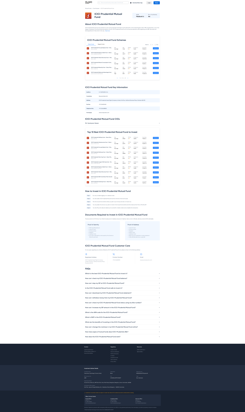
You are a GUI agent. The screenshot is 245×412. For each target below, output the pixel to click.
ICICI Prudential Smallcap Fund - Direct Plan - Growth (103, 181)
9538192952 (139, 401)
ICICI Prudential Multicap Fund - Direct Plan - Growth (103, 152)
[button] (91, 44)
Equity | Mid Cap (94, 138)
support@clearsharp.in (88, 349)
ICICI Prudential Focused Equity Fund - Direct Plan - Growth (105, 47)
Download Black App (137, 2)
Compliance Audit (114, 357)
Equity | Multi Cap (94, 153)
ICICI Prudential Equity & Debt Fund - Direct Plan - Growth (104, 52)
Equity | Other (93, 63)
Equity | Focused (94, 49)
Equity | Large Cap (94, 68)
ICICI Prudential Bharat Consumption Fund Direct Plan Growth (105, 62)
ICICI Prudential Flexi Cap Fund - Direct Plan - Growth (103, 157)
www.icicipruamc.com (104, 112)
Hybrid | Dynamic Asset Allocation (97, 73)
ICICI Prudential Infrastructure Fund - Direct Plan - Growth (104, 142)
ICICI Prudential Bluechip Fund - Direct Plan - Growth (103, 67)
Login (149, 2)
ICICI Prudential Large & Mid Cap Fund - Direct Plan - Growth (105, 162)
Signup (156, 2)
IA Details (112, 355)
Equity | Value (93, 173)
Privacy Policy (113, 361)
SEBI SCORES (140, 351)
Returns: (147, 44)
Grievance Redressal (115, 351)
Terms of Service (114, 359)
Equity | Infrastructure (95, 143)
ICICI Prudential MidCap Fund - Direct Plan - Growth (103, 137)
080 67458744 (89, 401)
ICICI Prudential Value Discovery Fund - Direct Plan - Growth (105, 57)
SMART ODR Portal (141, 349)
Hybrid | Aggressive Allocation (96, 168)
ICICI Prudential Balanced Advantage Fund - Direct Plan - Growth (106, 72)
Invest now (156, 48)
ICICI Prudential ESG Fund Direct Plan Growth (101, 176)
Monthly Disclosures (114, 353)
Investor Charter (114, 349)
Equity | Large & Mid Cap (95, 163)
